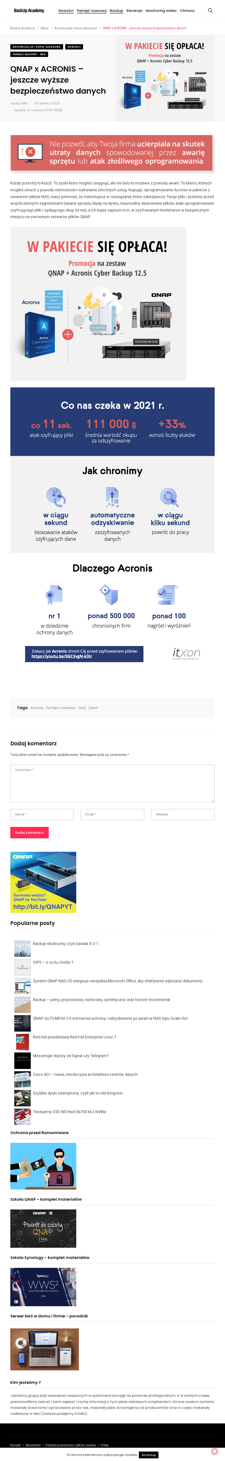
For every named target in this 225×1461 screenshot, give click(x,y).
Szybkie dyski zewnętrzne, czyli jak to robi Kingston (78, 1093)
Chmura (187, 10)
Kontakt (15, 1445)
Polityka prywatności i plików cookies (70, 1445)
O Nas (105, 1445)
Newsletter (33, 1445)
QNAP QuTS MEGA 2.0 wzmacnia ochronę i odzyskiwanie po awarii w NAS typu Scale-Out (110, 1018)
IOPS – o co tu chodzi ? (53, 962)
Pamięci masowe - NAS (29, 54)
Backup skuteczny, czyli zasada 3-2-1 (65, 943)
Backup (116, 10)
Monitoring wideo (161, 10)
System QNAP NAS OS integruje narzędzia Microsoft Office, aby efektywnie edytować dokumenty (118, 981)
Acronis (36, 707)
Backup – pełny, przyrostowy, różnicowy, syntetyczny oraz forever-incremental (101, 999)
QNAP (93, 707)
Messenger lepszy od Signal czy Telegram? (71, 1055)
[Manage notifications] (214, 1451)
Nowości (66, 10)
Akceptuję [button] (149, 1455)
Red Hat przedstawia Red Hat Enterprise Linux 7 (74, 1037)
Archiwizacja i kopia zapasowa (37, 47)
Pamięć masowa (92, 10)
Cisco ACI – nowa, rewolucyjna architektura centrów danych (85, 1074)
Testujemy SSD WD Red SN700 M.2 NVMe (69, 1111)
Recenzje (134, 10)
